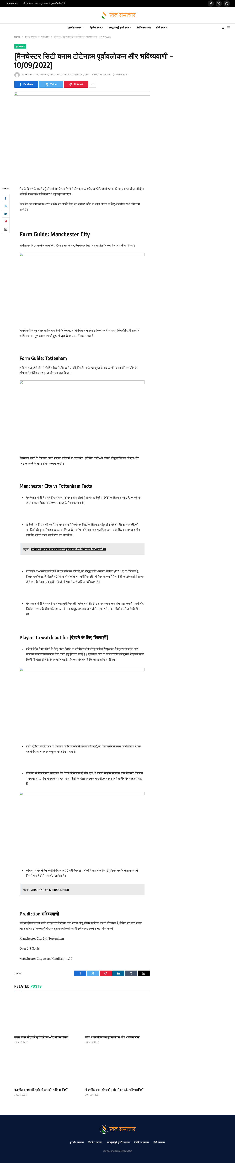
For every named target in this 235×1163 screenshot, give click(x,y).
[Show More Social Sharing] (92, 84)
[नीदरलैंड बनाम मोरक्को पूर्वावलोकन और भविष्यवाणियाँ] (117, 1066)
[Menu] (228, 28)
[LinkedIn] (6, 214)
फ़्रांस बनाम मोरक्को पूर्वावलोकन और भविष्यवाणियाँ (41, 1037)
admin (28, 75)
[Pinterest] (6, 221)
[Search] (223, 28)
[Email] (6, 229)
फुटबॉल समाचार (74, 27)
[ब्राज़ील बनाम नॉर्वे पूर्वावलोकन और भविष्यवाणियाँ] (46, 1066)
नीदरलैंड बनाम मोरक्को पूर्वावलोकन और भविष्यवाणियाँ (114, 1090)
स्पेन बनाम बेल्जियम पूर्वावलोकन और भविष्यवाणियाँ (112, 1037)
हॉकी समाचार (161, 27)
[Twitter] (6, 206)
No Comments (103, 75)
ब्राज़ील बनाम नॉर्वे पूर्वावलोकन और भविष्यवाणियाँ (40, 1090)
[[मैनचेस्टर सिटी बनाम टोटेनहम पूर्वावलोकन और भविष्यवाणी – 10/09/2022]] (82, 136)
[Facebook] (6, 198)
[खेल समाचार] (118, 15)
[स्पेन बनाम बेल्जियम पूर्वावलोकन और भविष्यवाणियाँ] (117, 1014)
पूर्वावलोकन (20, 46)
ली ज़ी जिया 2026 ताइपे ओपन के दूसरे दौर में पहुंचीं (44, 3)
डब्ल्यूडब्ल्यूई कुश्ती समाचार (120, 27)
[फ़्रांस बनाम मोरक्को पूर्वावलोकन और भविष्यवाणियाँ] (46, 1014)
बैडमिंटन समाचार (144, 27)
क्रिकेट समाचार (96, 27)
